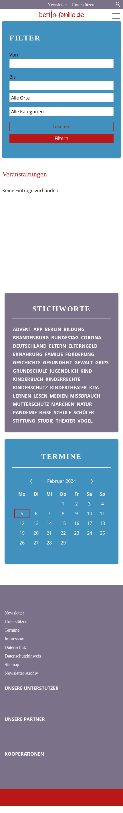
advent (22, 329)
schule (62, 412)
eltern (57, 346)
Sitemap (12, 664)
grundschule (30, 371)
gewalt (83, 362)
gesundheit (57, 362)
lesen (40, 396)
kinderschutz (30, 387)
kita (94, 387)
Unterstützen (83, 4)
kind (86, 371)
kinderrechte (62, 379)
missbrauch (85, 396)
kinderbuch (28, 379)
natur (84, 404)
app (37, 329)
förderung (79, 354)
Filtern (61, 138)
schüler (84, 412)
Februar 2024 (61, 481)
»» (83, 481)
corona (91, 337)
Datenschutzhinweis (23, 655)
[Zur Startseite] (61, 13)
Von (13, 55)
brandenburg (31, 337)
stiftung (24, 421)
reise (45, 412)
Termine (12, 630)
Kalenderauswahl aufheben (81, 553)
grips (102, 362)
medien (59, 396)
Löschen (62, 126)
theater (65, 421)
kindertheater (68, 387)
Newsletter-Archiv (21, 673)
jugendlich (64, 371)
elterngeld (83, 346)
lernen (22, 396)
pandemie (25, 412)
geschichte (27, 362)
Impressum (14, 638)
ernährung (28, 354)
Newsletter (57, 4)
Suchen (118, 4)
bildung (74, 329)
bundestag (65, 337)
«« (39, 481)
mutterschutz (31, 404)
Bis (12, 77)
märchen (62, 404)
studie (45, 421)
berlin (53, 329)
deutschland (30, 346)
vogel (85, 421)
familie (54, 354)
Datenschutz (16, 647)
